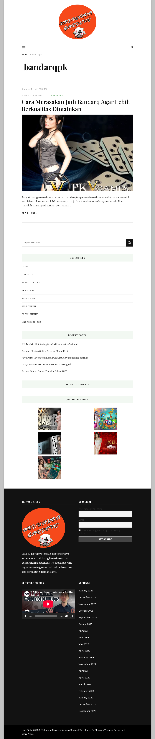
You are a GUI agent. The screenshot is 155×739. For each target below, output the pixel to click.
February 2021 (86, 691)
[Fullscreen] (71, 616)
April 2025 (84, 651)
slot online (29, 306)
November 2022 (87, 664)
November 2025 (87, 604)
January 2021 (86, 697)
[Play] (25, 616)
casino (26, 267)
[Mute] (66, 616)
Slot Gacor (29, 298)
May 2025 (84, 644)
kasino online (31, 282)
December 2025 (87, 597)
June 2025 (84, 637)
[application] (48, 604)
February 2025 (86, 657)
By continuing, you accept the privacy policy (99, 532)
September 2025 (88, 617)
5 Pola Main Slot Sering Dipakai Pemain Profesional (50, 344)
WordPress (27, 734)
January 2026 (86, 590)
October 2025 (86, 610)
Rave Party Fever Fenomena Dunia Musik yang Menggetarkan (55, 357)
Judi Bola (27, 274)
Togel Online (30, 314)
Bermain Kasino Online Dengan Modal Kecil (45, 351)
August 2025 (85, 624)
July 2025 (84, 630)
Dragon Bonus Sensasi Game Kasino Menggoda (47, 364)
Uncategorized (31, 322)
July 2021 (83, 671)
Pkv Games (57, 95)
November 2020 (87, 711)
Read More (28, 213)
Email (81, 520)
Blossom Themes (104, 730)
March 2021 (85, 684)
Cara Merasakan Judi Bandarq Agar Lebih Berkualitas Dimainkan (76, 105)
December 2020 (87, 704)
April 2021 (84, 677)
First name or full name (90, 509)
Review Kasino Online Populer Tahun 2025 (44, 371)
